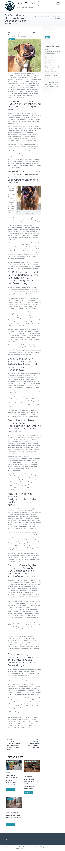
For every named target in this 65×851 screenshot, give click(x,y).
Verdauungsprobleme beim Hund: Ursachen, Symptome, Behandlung (52, 84)
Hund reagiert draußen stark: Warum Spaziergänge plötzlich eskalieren (52, 51)
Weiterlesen (10, 789)
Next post (37, 739)
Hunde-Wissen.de (26, 3)
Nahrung (34, 761)
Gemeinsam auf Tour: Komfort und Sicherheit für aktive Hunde (52, 77)
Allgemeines (55, 15)
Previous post (10, 739)
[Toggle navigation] (58, 3)
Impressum (8, 839)
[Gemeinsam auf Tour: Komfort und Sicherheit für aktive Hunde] (14, 802)
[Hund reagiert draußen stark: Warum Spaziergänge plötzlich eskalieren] (14, 765)
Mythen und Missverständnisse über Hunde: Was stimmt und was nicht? (13, 745)
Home (47, 15)
